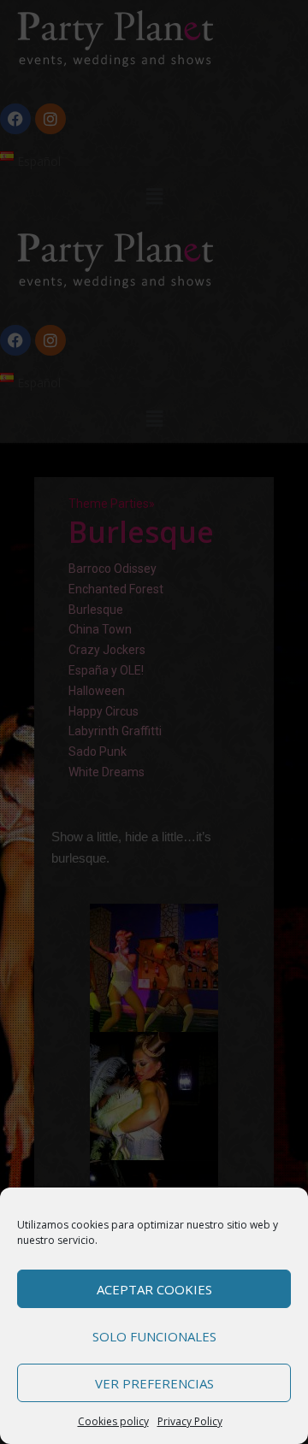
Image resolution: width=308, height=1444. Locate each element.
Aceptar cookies (154, 1289)
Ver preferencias (154, 1383)
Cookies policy (113, 1421)
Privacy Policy (189, 1421)
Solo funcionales (154, 1336)
